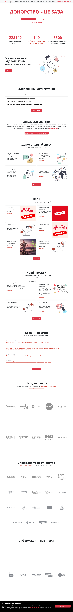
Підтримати (60, 1)
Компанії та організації (26, 465)
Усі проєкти (36, 318)
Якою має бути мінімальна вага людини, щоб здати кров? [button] (21, 98)
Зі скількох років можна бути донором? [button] (16, 94)
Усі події (36, 258)
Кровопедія (48, 1)
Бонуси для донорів (36, 22)
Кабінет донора (68, 1)
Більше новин (36, 369)
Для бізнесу (22, 1)
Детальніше (9, 161)
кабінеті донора (53, 128)
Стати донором (29, 19)
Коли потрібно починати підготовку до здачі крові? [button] (19, 101)
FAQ (53, 1)
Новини (27, 1)
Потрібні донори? (41, 1)
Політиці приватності (34, 607)
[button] (55, 2)
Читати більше (36, 110)
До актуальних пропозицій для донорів (36, 133)
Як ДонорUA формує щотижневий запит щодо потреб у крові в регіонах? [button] (24, 104)
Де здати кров (33, 1)
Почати (9, 71)
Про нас (17, 1)
